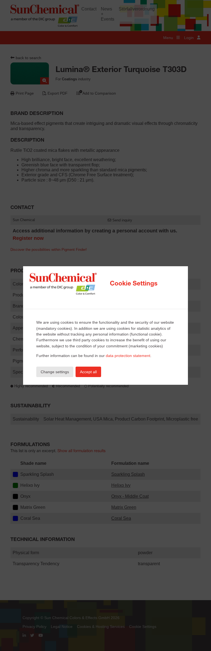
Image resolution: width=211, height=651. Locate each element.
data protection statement (128, 355)
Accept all (88, 372)
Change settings (55, 372)
